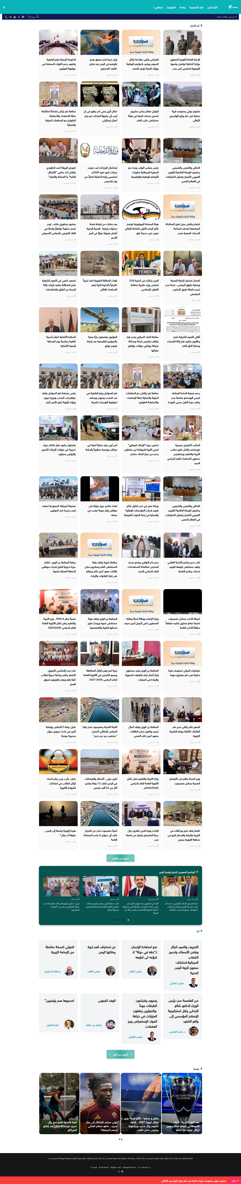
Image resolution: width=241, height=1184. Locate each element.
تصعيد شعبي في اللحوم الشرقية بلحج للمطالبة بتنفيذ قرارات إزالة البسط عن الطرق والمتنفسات (59, 284)
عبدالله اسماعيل (52, 971)
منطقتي (159, 7)
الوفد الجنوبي (106, 1000)
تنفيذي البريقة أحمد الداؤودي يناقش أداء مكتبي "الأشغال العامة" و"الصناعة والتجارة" (61, 172)
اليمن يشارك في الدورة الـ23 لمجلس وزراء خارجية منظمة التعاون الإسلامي (144, 284)
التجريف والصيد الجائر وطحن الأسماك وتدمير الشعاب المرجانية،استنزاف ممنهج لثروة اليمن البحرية (183, 959)
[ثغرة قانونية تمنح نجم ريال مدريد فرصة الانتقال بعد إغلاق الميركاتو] (59, 1103)
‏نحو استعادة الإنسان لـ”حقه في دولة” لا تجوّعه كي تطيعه (144, 951)
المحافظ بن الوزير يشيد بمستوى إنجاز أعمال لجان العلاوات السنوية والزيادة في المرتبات (142, 674)
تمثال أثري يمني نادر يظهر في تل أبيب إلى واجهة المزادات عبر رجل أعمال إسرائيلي (100, 115)
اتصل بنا (94, 1167)
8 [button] (112, 920)
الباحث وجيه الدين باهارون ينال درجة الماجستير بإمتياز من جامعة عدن (142, 835)
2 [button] (126, 920)
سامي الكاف (135, 971)
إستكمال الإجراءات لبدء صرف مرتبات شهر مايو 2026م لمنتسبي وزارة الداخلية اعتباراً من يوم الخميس (100, 174)
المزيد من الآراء (120, 1054)
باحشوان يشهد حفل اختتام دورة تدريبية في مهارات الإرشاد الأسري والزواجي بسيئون (59, 449)
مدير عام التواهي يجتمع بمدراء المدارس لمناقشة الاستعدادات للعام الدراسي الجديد (143, 566)
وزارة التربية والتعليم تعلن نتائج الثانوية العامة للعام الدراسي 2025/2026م (143, 783)
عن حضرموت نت (144, 1167)
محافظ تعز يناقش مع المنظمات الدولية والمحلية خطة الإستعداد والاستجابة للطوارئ (142, 397)
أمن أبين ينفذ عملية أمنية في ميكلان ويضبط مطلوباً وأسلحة (101, 446)
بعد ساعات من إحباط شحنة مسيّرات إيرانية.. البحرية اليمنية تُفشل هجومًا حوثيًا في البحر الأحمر (102, 230)
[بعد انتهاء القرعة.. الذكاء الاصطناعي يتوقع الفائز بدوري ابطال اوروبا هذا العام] (182, 1103)
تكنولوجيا (171, 7)
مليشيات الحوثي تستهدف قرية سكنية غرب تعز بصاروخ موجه (184, 672)
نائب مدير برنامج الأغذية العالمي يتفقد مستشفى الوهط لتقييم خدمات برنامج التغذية (184, 566)
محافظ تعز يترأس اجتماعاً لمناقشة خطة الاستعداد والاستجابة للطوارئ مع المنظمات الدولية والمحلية (59, 118)
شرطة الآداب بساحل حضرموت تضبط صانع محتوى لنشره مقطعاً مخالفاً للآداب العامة (183, 623)
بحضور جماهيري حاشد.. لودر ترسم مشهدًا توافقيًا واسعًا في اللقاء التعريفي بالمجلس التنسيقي (59, 228)
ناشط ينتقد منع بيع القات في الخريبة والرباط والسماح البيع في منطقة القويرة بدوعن (184, 835)
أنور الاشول (52, 1024)
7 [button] (114, 920)
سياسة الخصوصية (129, 1167)
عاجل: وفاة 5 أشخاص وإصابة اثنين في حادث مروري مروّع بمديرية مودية (61, 731)
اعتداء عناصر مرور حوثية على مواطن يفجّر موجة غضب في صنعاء (102, 510)
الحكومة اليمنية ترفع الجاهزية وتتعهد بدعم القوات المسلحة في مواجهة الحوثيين (59, 63)
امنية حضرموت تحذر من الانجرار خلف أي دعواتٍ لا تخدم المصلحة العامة (100, 835)
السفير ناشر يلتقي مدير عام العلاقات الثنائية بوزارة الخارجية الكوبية (185, 731)
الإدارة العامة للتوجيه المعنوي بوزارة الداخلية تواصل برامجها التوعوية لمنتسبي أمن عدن (185, 63)
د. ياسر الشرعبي (177, 1031)
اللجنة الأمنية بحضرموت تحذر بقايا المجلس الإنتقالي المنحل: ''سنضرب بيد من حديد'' (100, 731)
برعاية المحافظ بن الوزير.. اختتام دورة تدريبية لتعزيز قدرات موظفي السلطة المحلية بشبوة (58, 566)
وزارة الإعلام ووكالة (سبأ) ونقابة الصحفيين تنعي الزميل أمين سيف (141, 620)
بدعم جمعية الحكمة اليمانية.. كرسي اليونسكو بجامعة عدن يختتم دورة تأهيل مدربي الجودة (184, 397)
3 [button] (123, 920)
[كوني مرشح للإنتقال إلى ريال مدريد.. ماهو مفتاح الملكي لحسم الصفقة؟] (100, 1103)
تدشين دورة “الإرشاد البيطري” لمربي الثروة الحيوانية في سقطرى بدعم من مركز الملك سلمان (141, 449)
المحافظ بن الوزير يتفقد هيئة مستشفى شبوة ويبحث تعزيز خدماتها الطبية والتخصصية (102, 623)
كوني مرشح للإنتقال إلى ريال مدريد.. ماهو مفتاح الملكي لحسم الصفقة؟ (102, 1125)
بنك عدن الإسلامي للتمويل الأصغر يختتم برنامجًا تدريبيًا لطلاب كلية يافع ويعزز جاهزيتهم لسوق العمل (58, 677)
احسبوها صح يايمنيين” (59, 1000)
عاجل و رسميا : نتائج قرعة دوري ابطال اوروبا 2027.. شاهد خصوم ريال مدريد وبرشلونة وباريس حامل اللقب (141, 1123)
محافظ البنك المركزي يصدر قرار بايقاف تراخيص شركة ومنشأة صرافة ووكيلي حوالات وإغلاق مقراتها (143, 343)
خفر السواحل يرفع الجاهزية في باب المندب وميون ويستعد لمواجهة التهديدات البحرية (101, 397)
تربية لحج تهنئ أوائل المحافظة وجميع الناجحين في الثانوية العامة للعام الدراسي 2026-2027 (100, 674)
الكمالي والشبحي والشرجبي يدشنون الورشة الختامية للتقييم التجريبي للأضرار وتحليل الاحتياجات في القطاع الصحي (183, 174)
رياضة (183, 7)
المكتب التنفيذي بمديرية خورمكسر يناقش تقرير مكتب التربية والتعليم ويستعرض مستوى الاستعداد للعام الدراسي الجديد (183, 453)
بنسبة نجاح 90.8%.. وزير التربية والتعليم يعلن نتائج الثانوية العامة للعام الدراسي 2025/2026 (59, 623)
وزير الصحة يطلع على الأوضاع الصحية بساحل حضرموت (185, 780)
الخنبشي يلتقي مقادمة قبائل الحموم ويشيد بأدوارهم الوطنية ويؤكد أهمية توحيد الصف (142, 63)
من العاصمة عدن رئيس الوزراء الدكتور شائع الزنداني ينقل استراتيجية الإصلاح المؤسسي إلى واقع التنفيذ (183, 1010)
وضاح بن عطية (94, 1024)
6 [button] (117, 920)
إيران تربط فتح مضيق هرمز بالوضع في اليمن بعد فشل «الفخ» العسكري (103, 63)
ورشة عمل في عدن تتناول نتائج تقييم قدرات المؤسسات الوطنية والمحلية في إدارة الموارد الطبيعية (141, 510)
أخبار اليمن (212, 7)
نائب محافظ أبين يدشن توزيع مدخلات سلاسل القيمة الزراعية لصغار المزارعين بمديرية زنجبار (102, 906)
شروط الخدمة (104, 1167)
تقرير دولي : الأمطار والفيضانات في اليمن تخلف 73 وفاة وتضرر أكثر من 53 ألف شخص (101, 783)
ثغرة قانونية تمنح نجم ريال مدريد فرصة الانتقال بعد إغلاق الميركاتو (60, 1125)
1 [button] (128, 920)
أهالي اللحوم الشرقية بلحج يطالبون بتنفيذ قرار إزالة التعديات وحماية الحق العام (183, 341)
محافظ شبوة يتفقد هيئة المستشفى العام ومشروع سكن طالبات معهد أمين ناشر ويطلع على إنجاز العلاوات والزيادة (101, 569)
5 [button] (119, 920)
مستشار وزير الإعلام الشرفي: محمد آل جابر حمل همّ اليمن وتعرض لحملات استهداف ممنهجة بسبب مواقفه (181, 906)
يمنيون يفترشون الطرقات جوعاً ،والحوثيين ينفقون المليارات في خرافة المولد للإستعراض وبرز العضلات (142, 1013)
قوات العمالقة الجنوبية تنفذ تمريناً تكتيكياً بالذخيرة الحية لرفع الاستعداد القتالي (100, 284)
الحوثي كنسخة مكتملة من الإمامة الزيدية (60, 948)
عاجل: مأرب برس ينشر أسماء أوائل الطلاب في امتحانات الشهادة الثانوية (61, 783)
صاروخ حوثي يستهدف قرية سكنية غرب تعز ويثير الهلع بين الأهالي (184, 115)
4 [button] (121, 920)
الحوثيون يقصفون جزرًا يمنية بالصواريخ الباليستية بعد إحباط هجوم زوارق (102, 341)
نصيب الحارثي (177, 983)
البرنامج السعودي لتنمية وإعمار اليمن (177, 872)
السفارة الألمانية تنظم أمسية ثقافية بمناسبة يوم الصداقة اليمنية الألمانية (61, 341)
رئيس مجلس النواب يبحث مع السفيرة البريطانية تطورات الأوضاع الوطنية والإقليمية (143, 172)
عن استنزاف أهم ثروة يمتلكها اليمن (101, 948)
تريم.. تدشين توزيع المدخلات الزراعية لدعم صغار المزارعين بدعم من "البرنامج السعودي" (61, 906)
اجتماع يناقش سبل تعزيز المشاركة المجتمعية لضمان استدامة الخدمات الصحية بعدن (183, 228)
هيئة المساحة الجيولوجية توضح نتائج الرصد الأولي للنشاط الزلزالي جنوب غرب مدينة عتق (142, 228)
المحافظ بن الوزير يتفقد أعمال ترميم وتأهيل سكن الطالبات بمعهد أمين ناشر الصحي (143, 731)
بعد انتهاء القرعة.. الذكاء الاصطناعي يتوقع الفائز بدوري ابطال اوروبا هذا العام (183, 1125)
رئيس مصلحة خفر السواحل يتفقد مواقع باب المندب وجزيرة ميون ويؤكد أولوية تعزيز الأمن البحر (59, 397)
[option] (180, 894)
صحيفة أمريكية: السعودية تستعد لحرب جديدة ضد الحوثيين (59, 507)
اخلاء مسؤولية (115, 1167)
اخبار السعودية (196, 7)
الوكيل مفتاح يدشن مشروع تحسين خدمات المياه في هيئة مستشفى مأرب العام (143, 115)
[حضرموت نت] (233, 7)
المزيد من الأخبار (120, 858)
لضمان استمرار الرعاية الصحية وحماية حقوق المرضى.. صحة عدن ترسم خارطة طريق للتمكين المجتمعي (182, 287)
